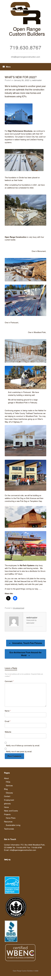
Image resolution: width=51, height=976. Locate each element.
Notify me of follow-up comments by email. (23, 745)
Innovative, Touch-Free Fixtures (25, 643)
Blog (6, 789)
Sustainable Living (13, 825)
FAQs (8, 782)
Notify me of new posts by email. (19, 751)
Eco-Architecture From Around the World (25, 654)
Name (8, 710)
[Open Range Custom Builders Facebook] (4, 859)
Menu (8, 66)
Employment (9, 800)
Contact (7, 796)
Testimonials (9, 828)
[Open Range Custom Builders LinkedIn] (9, 859)
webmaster (37, 80)
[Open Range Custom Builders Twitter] (6, 859)
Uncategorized (18, 608)
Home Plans (11, 818)
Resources (8, 821)
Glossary (9, 792)
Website (8, 732)
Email (7, 721)
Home (6, 807)
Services (9, 785)
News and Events (11, 810)
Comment (9, 681)
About (6, 778)
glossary (7, 803)
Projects (7, 814)
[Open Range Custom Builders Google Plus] (8, 859)
